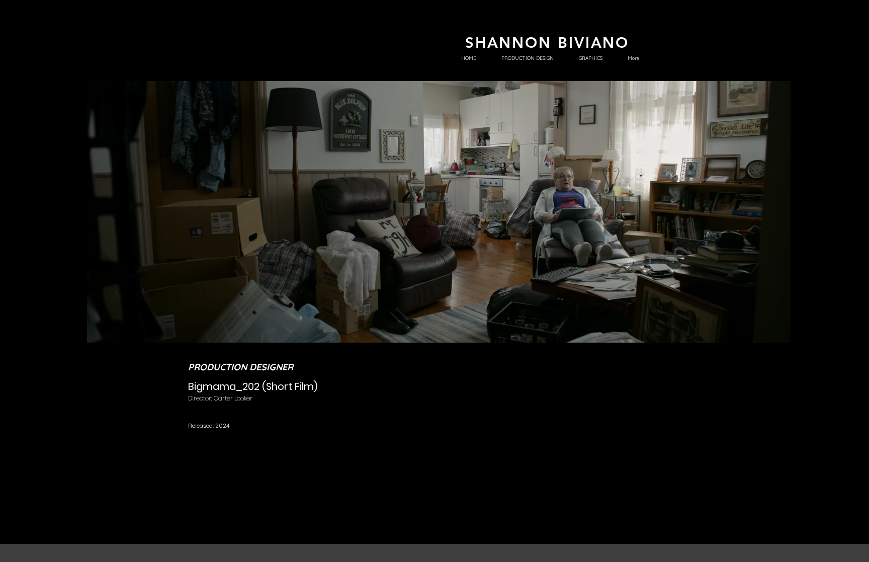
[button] (439, 212)
